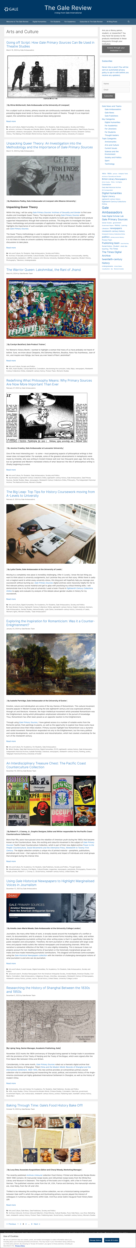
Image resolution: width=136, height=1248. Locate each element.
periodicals (71, 869)
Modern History (85, 258)
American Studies (83, 974)
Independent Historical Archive (17, 751)
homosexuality (77, 256)
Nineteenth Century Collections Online (52, 480)
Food (69, 1213)
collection (31, 955)
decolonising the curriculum (56, 368)
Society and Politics (78, 127)
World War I (10, 1096)
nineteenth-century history (35, 371)
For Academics (70, 22)
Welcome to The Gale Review (17, 22)
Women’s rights (11, 611)
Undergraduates (30, 260)
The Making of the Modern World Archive (27, 134)
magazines (75, 258)
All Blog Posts (112, 22)
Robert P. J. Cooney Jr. (26, 871)
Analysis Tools (123, 173)
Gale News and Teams (111, 106)
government (10, 131)
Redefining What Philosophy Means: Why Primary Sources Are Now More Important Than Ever (49, 382)
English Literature (57, 129)
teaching (105, 249)
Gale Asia (75, 1091)
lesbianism (22, 258)
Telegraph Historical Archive (16, 754)
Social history (40, 871)
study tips (123, 246)
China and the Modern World (39, 1091)
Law (22, 1093)
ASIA (10, 368)
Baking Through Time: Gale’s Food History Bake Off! (44, 1105)
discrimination (14, 478)
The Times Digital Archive (112, 254)
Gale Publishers (48, 867)
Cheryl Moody (49, 1213)
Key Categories (108, 119)
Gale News (25, 1210)
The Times (113, 249)
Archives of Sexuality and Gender (27, 129)
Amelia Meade (71, 974)
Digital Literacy (108, 196)
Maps (73, 368)
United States (70, 871)
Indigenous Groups (42, 976)
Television (20, 260)
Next (37, 1224)
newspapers (27, 131)
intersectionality (12, 258)
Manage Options (95, 1240)
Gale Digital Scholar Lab (113, 216)
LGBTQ (29, 258)
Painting (82, 751)
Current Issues (26, 969)
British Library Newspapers (114, 179)
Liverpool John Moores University (45, 258)
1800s (104, 173)
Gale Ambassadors (63, 127)
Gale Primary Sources (86, 129)
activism (12, 129)
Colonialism (41, 368)
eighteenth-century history (56, 478)
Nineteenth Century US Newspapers (80, 976)
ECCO (56, 749)
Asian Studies (18, 368)
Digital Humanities (39, 22)
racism (34, 978)
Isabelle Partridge (35, 751)
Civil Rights (32, 869)
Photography (11, 260)
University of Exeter (34, 754)
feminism (89, 607)
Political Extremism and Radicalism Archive (61, 131)
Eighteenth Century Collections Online (32, 478)
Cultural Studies (38, 256)
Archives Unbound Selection (33, 1213)
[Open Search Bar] (128, 21)
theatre (45, 134)
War (77, 871)
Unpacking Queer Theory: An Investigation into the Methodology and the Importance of (49, 145)
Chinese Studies (56, 1091)
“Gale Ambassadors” (38, 611)
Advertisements (14, 869)
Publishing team (66, 1093)
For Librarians (110, 129)
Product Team (51, 371)
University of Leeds (82, 609)
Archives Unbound (15, 1213)
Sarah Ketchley (125, 243)
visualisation (106, 269)
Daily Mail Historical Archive (29, 749)
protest (14, 871)
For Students (55, 22)
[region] (68, 1240)
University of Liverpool (76, 134)
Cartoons (24, 869)
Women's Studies (35, 482)
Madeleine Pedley (64, 258)
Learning (124, 225)
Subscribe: (107, 61)
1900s (109, 174)
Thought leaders (75, 867)
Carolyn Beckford (30, 368)
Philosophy (71, 480)
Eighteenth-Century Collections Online (38, 607)
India (68, 368)
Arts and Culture (14, 127)
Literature (19, 131)
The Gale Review (68, 7)
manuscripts (29, 1093)
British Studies (45, 129)
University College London (68, 978)
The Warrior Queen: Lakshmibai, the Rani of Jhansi (43, 270)
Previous (11, 1224)
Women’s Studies (63, 371)
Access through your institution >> (116, 49)
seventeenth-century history (64, 609)
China (26, 1091)
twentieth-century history (58, 134)
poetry (88, 751)
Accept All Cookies (111, 1240)
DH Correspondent (107, 190)
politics (106, 237)
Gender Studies (65, 256)
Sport (107, 161)
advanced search (15, 974)
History (117, 225)
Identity (85, 256)
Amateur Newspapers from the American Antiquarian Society (43, 974)
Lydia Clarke (49, 609)
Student (116, 246)
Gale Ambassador (85, 749)
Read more (11, 121)
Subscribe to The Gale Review (91, 22)
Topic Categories (109, 138)
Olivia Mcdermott (39, 131)
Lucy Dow (83, 1213)
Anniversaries (13, 1089)
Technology (110, 164)
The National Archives (20, 482)
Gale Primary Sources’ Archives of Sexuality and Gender (57, 212)
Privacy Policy (20, 1246)
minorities (53, 976)
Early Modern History (16, 607)
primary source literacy (117, 237)
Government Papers (13, 1093)
